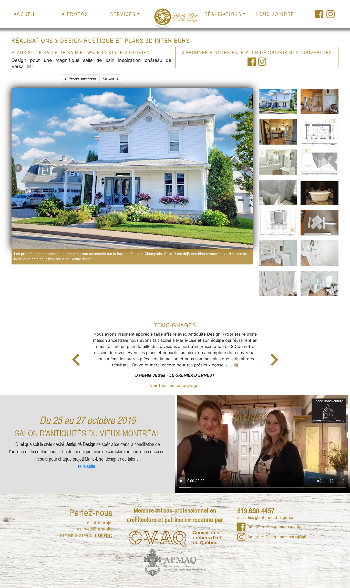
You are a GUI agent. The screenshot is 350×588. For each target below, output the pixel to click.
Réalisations (32, 40)
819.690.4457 (256, 503)
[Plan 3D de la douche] (278, 191)
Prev (18, 168)
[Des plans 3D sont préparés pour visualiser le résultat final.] (278, 161)
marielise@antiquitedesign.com (267, 510)
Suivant (108, 79)
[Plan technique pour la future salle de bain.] (319, 131)
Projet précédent (82, 79)
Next (246, 168)
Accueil (25, 14)
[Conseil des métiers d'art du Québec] (175, 530)
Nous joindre (275, 14)
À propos (75, 14)
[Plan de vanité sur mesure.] (278, 221)
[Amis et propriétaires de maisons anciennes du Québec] (175, 554)
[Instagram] (331, 14)
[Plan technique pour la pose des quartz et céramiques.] (319, 161)
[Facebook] (319, 14)
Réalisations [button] (223, 14)
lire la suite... (87, 458)
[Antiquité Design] (175, 18)
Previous (76, 356)
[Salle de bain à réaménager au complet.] (319, 100)
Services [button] (123, 14)
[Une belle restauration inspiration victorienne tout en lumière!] (319, 282)
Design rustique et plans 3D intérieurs (125, 40)
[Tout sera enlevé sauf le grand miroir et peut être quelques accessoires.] (278, 131)
